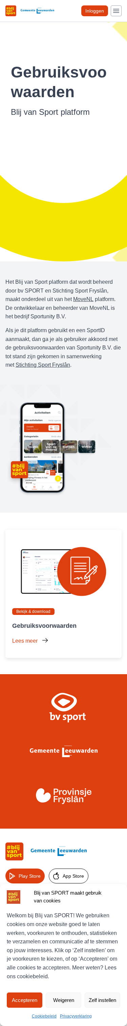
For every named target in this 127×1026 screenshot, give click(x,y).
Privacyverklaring (76, 1016)
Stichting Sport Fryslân (43, 365)
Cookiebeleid (44, 1016)
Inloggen (94, 11)
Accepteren (24, 1000)
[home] (46, 851)
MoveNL (83, 299)
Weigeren (63, 1000)
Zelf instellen (102, 1000)
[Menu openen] (116, 10)
